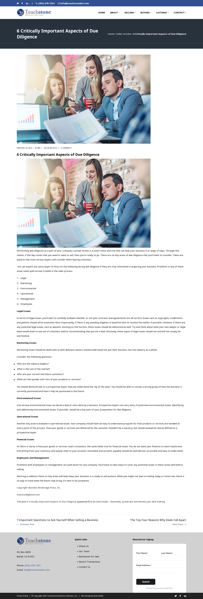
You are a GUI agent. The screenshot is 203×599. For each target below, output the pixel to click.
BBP (39, 148)
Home (111, 33)
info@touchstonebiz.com (75, 3)
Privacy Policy (22, 596)
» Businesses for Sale (88, 556)
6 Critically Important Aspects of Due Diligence (51, 501)
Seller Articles (123, 33)
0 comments (66, 148)
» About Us (83, 546)
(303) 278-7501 (46, 3)
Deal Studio (98, 596)
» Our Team (83, 551)
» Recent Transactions (88, 561)
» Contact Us (83, 566)
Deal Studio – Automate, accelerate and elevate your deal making (130, 501)
